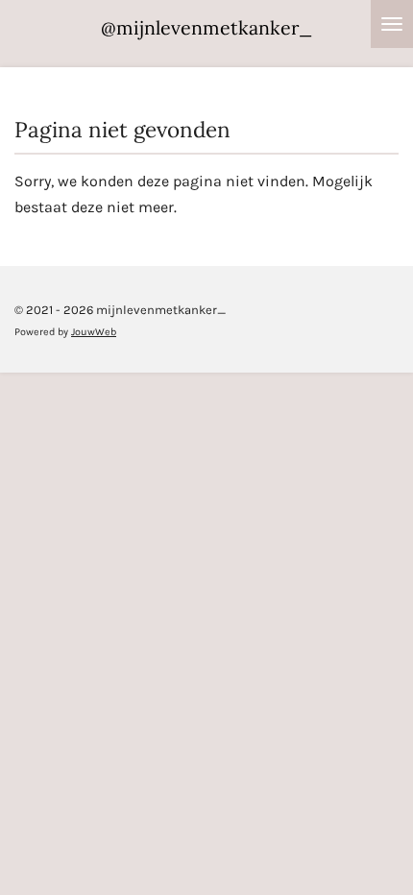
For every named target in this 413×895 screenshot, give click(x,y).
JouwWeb (93, 332)
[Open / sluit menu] (392, 24)
